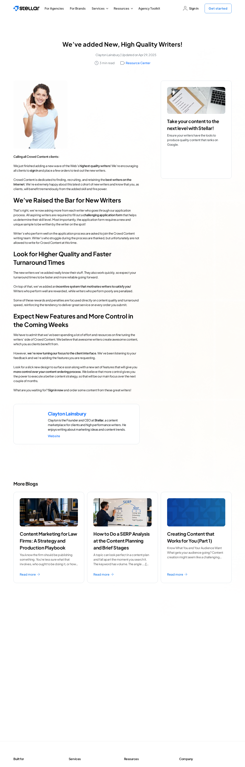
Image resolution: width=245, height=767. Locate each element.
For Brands (78, 8)
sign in (34, 170)
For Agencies (54, 8)
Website (54, 436)
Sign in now (55, 390)
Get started (218, 8)
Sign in (193, 8)
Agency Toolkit (149, 8)
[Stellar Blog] (26, 8)
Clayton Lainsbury (108, 55)
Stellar (99, 420)
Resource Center (138, 63)
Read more (28, 574)
